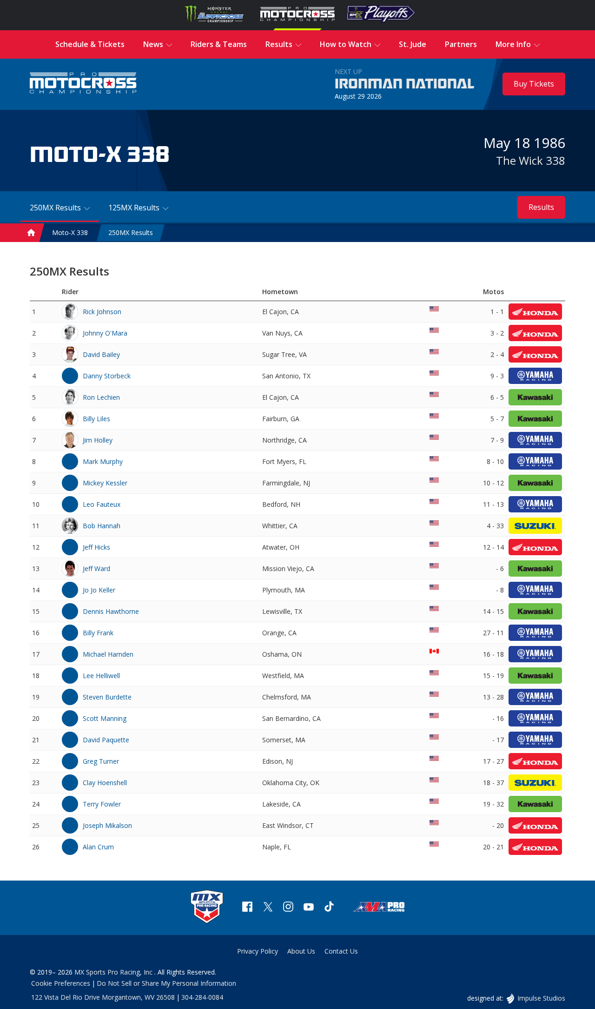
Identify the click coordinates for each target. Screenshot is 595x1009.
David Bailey (101, 354)
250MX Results (130, 233)
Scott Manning (104, 718)
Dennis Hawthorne (111, 611)
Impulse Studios (541, 998)
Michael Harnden (108, 654)
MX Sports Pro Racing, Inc (114, 972)
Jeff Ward (96, 568)
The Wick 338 (530, 160)
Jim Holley (97, 440)
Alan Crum (98, 846)
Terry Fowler (102, 804)
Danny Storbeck (107, 375)
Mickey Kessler (105, 482)
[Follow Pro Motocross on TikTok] (329, 907)
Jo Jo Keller (99, 589)
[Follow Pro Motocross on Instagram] (288, 907)
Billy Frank (98, 632)
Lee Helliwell (101, 675)
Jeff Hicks (96, 547)
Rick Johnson (102, 311)
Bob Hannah (101, 525)
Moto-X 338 (70, 233)
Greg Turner (101, 761)
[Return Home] (83, 84)
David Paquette (106, 739)
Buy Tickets (534, 84)
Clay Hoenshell (105, 782)
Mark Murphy (103, 461)
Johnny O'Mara (105, 333)
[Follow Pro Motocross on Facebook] (247, 907)
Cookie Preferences (60, 983)
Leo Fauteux (101, 504)
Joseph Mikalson (107, 825)
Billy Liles (96, 418)
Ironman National (405, 84)
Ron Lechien (101, 397)
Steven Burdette (107, 697)
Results (541, 207)
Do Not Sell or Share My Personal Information (166, 983)
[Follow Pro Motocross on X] (268, 907)
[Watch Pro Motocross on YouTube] (308, 907)
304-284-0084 (202, 997)
